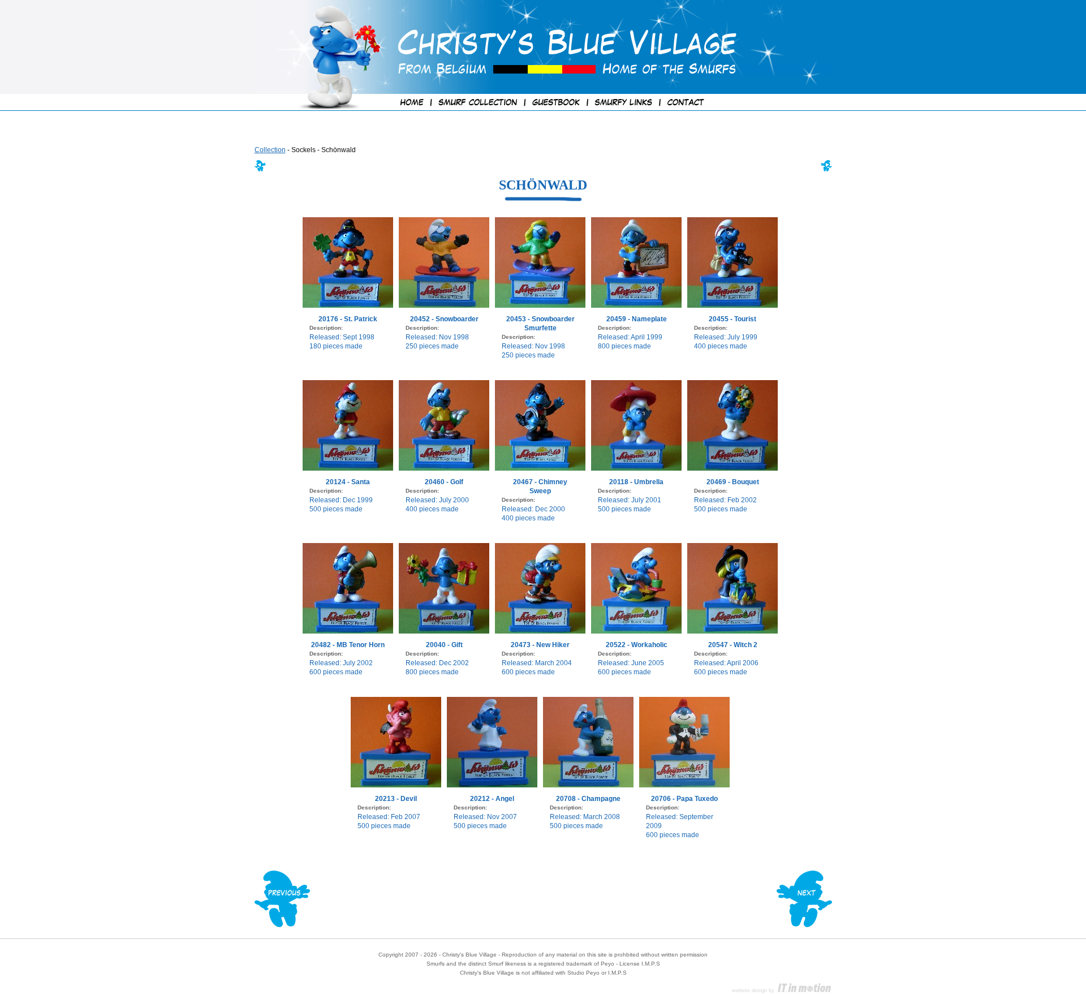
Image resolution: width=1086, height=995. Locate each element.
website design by (754, 990)
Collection (270, 150)
